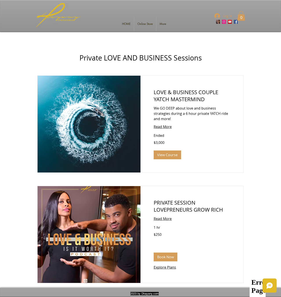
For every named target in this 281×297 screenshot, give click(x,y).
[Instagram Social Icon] (224, 22)
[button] (241, 16)
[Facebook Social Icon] (236, 22)
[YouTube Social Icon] (230, 22)
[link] (192, 96)
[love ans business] (218, 22)
